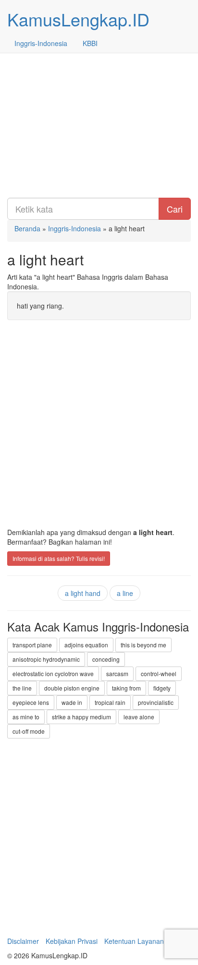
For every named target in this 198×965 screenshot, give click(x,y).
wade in (72, 702)
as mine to (25, 717)
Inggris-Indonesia (40, 43)
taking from (126, 688)
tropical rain (110, 702)
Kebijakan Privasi (72, 941)
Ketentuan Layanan (134, 941)
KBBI (90, 43)
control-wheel (158, 673)
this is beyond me (143, 645)
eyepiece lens (30, 702)
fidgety (162, 688)
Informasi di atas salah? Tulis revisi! (58, 558)
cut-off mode (28, 731)
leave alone (139, 717)
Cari (175, 209)
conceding (106, 659)
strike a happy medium (81, 717)
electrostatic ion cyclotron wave (53, 673)
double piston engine (71, 688)
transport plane (32, 645)
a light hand (82, 593)
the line (22, 688)
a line (125, 593)
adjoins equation (86, 645)
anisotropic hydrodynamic (46, 659)
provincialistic (155, 702)
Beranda (27, 228)
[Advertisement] (99, 99)
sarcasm (117, 673)
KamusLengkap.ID (78, 19)
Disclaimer (23, 941)
